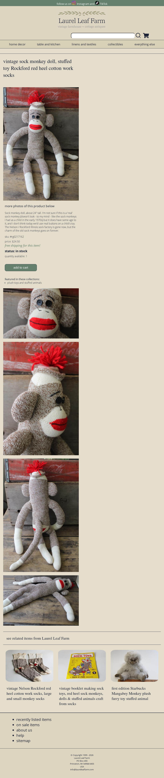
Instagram (83, 4)
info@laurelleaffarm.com (82, 769)
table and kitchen (48, 44)
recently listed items (33, 719)
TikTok (103, 4)
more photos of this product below (29, 206)
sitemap (23, 740)
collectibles (115, 44)
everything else (145, 44)
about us (24, 730)
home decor (17, 44)
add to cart (20, 267)
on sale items (28, 724)
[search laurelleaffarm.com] (139, 35)
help (20, 735)
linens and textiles (84, 44)
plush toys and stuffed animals (24, 282)
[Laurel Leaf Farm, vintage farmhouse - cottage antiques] (82, 19)
